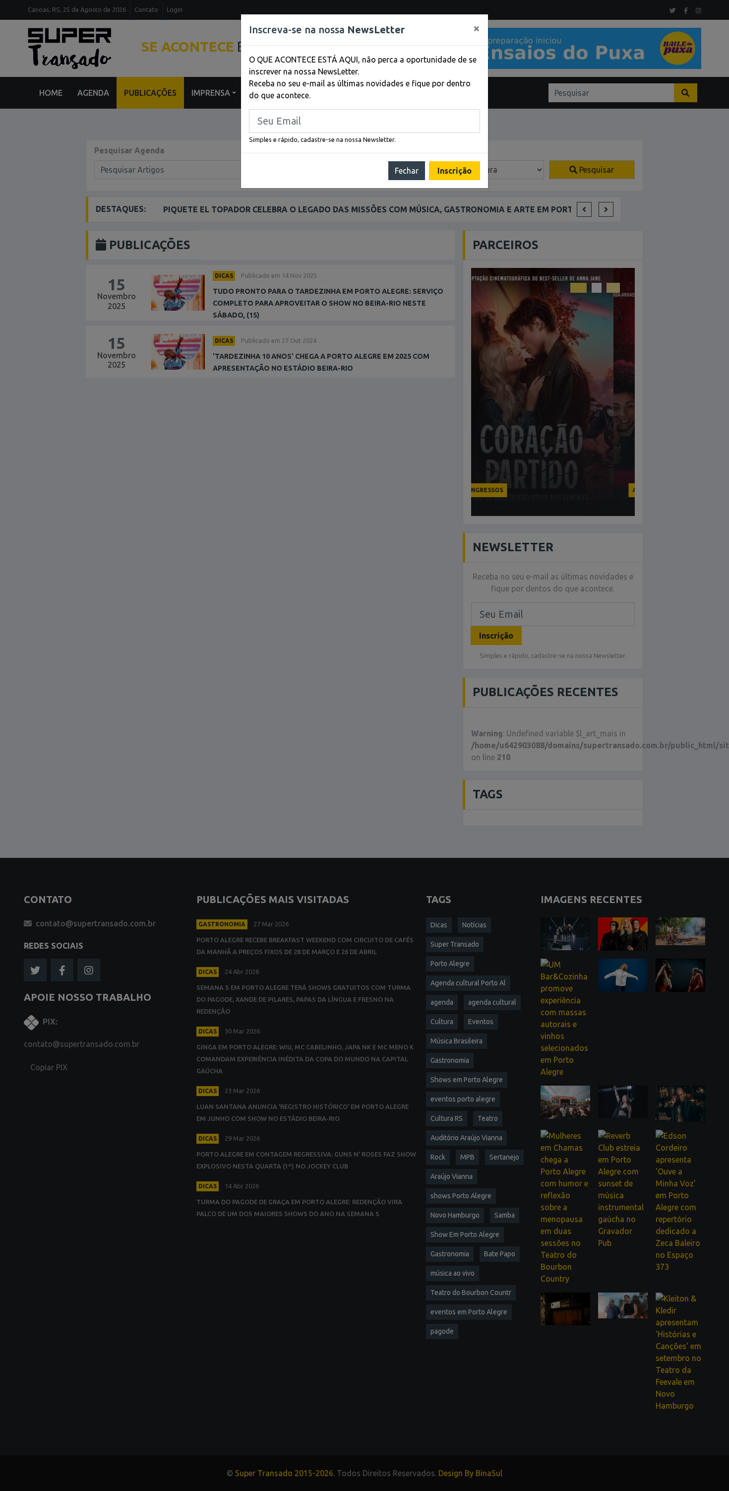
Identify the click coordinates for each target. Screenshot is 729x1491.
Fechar (407, 170)
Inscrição (454, 170)
